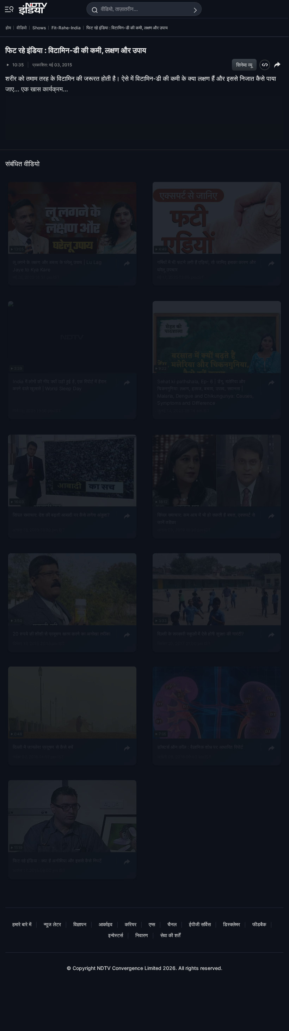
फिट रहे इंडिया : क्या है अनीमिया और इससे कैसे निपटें (57, 860)
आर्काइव (105, 924)
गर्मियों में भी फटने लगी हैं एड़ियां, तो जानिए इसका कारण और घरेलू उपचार (206, 265)
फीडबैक (259, 924)
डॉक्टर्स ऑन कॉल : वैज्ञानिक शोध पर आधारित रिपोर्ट (200, 747)
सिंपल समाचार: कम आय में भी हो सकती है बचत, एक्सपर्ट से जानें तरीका (206, 518)
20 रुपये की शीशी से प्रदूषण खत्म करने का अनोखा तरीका (61, 634)
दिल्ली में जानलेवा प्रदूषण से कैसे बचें (43, 747)
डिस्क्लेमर (231, 924)
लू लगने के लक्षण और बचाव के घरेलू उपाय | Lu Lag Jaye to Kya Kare (57, 265)
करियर (130, 924)
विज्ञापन (79, 924)
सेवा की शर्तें (170, 935)
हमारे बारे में (21, 924)
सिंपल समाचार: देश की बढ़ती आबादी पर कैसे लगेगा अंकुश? (61, 515)
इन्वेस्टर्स (115, 935)
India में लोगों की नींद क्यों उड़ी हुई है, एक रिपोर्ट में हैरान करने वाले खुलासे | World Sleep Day (59, 385)
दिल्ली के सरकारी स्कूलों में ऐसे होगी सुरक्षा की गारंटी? (200, 634)
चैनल (172, 924)
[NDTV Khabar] (34, 7)
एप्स (152, 924)
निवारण (141, 935)
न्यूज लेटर (52, 924)
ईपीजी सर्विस (200, 924)
